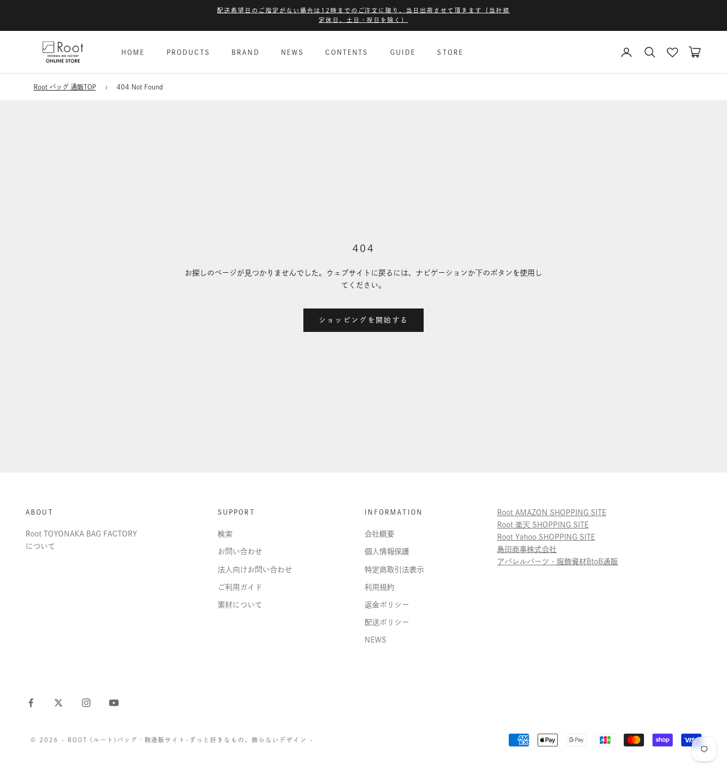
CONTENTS (346, 52)
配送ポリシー (387, 622)
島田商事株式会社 (527, 549)
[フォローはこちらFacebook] (31, 702)
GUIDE (403, 52)
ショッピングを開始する (364, 319)
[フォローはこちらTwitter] (58, 702)
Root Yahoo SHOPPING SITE (546, 537)
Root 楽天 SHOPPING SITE (543, 525)
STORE (450, 52)
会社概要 (379, 534)
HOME (133, 52)
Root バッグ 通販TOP (65, 87)
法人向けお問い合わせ (255, 569)
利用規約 (379, 587)
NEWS (292, 52)
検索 (225, 534)
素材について (240, 604)
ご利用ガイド (240, 587)
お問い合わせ (240, 551)
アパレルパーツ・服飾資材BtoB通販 (557, 561)
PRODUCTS (188, 52)
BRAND (246, 52)
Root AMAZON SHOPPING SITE (551, 512)
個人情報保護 (387, 551)
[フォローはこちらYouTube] (114, 702)
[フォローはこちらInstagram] (86, 702)
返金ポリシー (387, 604)
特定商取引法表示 (394, 569)
